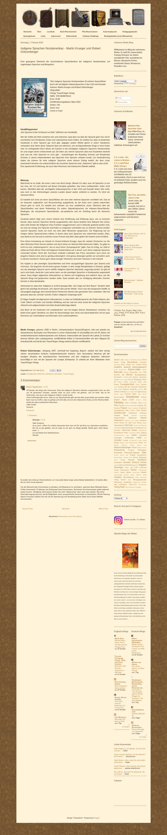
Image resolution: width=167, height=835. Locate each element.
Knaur (134, 430)
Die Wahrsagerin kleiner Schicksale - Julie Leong (133, 293)
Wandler (144, 482)
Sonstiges (118, 467)
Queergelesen (29, 36)
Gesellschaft (31, 374)
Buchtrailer (118, 377)
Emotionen (132, 396)
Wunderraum (142, 484)
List (145, 438)
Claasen (119, 382)
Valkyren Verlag (141, 475)
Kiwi (145, 428)
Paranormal (119, 450)
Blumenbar (134, 372)
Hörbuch (143, 420)
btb (123, 375)
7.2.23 (45, 387)
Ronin (115, 460)
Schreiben (58, 374)
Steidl (131, 467)
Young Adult (119, 487)
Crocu (116, 387)
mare (126, 442)
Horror (116, 423)
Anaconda (117, 364)
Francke (117, 408)
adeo (122, 360)
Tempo (116, 470)
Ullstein (143, 472)
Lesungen (118, 438)
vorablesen (127, 482)
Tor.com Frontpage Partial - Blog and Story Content (120, 660)
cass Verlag (123, 379)
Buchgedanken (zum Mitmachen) (118, 36)
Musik (139, 445)
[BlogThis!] (53, 370)
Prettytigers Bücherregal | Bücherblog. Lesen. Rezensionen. (137, 684)
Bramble (117, 375)
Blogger (97, 818)
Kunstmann (132, 432)
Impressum (56, 36)
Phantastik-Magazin (132, 453)
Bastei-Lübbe (134, 369)
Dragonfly (133, 389)
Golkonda (143, 413)
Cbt (132, 379)
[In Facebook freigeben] (58, 370)
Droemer (140, 389)
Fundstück (142, 408)
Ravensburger (118, 457)
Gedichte (132, 410)
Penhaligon (142, 450)
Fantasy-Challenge (91, 36)
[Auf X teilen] (55, 370)
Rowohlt (131, 460)
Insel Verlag (136, 423)
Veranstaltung (128, 477)
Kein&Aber (117, 428)
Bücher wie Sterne (136, 663)
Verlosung (118, 482)
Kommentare (122, 102)
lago (127, 435)
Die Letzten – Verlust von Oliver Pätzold (138, 668)
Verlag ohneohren (140, 477)
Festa (144, 403)
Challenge (138, 379)
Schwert (126, 462)
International (119, 425)
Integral (144, 423)
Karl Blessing (142, 425)
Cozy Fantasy (141, 384)
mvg (145, 445)
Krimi (126, 433)
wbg (115, 484)
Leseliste (51, 32)
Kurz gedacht (141, 433)
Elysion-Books (119, 397)
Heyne (143, 418)
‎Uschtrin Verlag (129, 475)
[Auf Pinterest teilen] (60, 370)
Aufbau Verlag (141, 365)
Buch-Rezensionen (68, 32)
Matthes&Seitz (133, 442)
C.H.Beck (125, 377)
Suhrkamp (142, 467)
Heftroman (132, 418)
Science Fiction (139, 462)
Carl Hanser (133, 377)
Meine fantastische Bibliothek (137, 640)
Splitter (127, 467)
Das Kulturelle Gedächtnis (137, 387)
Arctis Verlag (125, 365)
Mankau (122, 442)
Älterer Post (103, 509)
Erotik (131, 400)
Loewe (125, 440)
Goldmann (133, 413)
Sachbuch (49, 374)
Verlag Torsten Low (122, 480)
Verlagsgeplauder (129, 32)
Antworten (30, 410)
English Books (120, 400)
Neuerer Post (27, 509)
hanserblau (143, 415)
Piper (144, 452)
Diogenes (126, 389)
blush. (140, 372)
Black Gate (119, 638)
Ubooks (128, 472)
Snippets (142, 465)
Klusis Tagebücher (34, 387)
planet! (122, 455)
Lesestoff (142, 435)
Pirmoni (116, 455)
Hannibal (134, 415)
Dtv (145, 389)
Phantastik (118, 453)
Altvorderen (132, 362)
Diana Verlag (118, 389)
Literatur (118, 440)
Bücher (129, 374)
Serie (136, 465)
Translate (132, 83)
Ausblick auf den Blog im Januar (126, 303)
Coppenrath (132, 382)
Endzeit (143, 397)
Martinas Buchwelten (137, 726)
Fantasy (118, 402)
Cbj (129, 379)
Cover (116, 384)
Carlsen (116, 379)
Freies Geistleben (133, 408)
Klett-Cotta (126, 430)
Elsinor (144, 394)
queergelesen (141, 455)
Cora (140, 382)
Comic (126, 382)
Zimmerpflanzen (130, 487)
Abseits (117, 360)
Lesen (134, 435)
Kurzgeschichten (119, 435)
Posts (119, 98)
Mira (145, 442)
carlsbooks (142, 377)
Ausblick (118, 367)
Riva (130, 457)
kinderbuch (140, 428)
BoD (144, 372)
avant (115, 369)
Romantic (142, 457)
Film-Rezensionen (89, 32)
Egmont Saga (118, 394)
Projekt (132, 455)
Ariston (133, 364)
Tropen (122, 472)
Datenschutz (71, 36)
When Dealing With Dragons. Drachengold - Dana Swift (133, 247)
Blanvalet (118, 372)
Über (39, 32)
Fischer (121, 405)
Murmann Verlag (128, 445)
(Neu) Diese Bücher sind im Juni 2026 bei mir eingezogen (134, 236)
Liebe (139, 437)
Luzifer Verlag (142, 440)
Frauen (124, 408)
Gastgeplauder (119, 410)
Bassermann (123, 369)
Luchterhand (133, 440)
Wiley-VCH (133, 484)
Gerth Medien (141, 410)
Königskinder (142, 430)
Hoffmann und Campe (132, 420)
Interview (129, 425)
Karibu (136, 425)
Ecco (127, 391)
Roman (135, 457)
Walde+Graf (136, 482)
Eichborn (128, 394)
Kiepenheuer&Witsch (128, 428)
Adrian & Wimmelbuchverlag (133, 359)
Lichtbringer (129, 438)
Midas (141, 443)
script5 (116, 465)
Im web (128, 423)
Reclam (126, 457)
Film (116, 405)
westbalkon (123, 484)
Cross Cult (122, 387)
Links (43, 36)
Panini (134, 447)
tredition (116, 472)
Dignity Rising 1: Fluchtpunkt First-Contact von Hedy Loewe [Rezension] (138, 648)
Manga (116, 443)
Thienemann (124, 470)
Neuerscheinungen (122, 447)
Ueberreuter (136, 472)
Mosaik (116, 445)
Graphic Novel (121, 415)
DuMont (117, 392)
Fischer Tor (142, 405)
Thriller (133, 470)
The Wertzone (120, 717)
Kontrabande (118, 433)
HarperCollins (119, 418)
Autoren (127, 367)
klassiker (117, 430)
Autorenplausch (110, 32)
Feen (140, 403)
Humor (122, 423)
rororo (122, 460)
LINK (137, 520)
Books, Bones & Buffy (120, 698)
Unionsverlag (118, 475)
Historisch (41, 374)
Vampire (118, 477)
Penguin (131, 450)
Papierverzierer (141, 447)
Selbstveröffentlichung (126, 465)
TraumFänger (68, 374)
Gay (127, 410)
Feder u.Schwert (131, 403)
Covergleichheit (127, 384)
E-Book (123, 392)
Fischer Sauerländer (131, 405)
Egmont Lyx (142, 392)
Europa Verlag (141, 400)
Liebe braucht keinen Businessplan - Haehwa (133, 258)
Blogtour (126, 372)
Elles (139, 394)
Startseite (27, 32)
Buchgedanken (140, 375)
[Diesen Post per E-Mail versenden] (51, 370)
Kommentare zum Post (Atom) (70, 516)
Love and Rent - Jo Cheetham (131, 270)
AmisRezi (143, 362)
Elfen (134, 394)
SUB (136, 467)
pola (127, 455)
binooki (144, 369)
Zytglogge (138, 487)
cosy (144, 382)
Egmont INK (133, 391)
